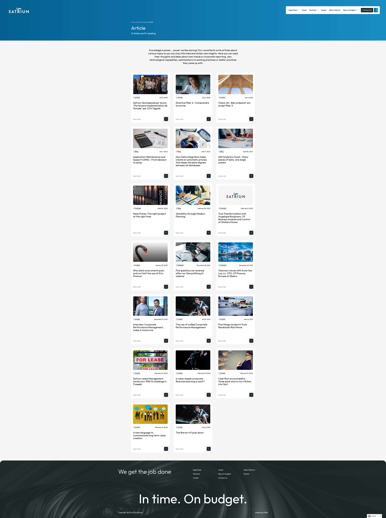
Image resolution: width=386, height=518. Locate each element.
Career (323, 10)
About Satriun (334, 10)
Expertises (293, 10)
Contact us (222, 478)
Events (246, 474)
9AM (266, 512)
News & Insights (349, 10)
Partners (312, 10)
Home (133, 22)
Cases (304, 10)
